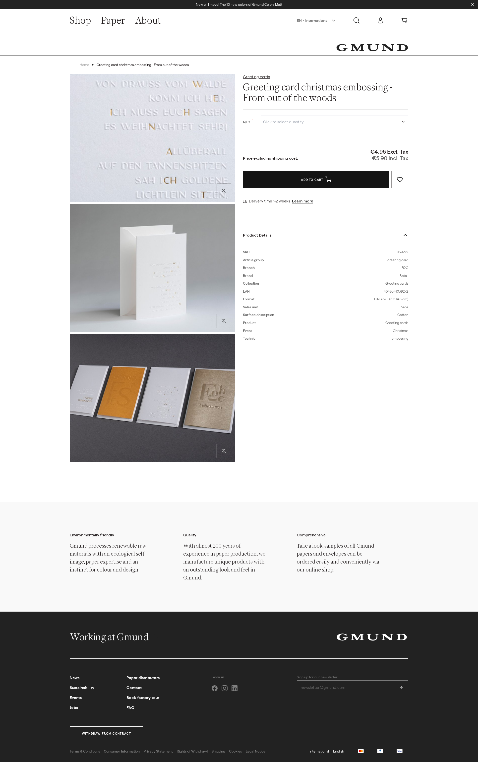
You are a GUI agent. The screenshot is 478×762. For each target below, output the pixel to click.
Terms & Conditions (85, 751)
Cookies (235, 751)
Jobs (74, 707)
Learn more (302, 200)
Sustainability (82, 687)
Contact (134, 687)
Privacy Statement (158, 751)
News (74, 677)
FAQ (130, 707)
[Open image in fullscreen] (224, 191)
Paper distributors (143, 677)
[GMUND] (372, 48)
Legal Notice (255, 751)
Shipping (218, 751)
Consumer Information (122, 751)
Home (84, 64)
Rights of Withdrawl (192, 751)
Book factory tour (142, 697)
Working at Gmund (110, 637)
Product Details (257, 235)
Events (76, 697)
